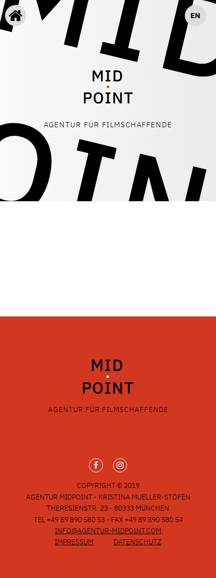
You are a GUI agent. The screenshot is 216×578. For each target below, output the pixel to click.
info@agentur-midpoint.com (108, 530)
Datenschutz (137, 541)
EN (195, 15)
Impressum (74, 541)
